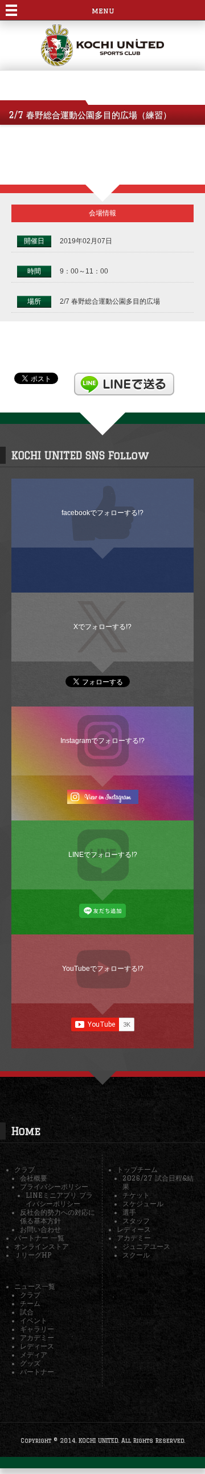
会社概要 (33, 1178)
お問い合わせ (40, 1229)
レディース (134, 1229)
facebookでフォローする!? (103, 512)
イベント (33, 1320)
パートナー (37, 1371)
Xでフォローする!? (102, 626)
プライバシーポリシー (54, 1186)
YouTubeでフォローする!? (103, 968)
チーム (30, 1303)
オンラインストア (41, 1246)
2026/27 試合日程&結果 (158, 1182)
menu (103, 10)
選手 (129, 1212)
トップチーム (137, 1169)
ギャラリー (37, 1329)
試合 (27, 1312)
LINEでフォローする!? (102, 854)
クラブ (24, 1169)
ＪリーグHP (32, 1255)
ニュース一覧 (34, 1286)
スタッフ (136, 1220)
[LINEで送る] (124, 377)
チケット (136, 1195)
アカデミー (134, 1238)
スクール (136, 1255)
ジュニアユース (146, 1246)
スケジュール (142, 1203)
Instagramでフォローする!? (102, 740)
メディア (33, 1354)
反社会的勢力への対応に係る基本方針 (57, 1216)
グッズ (30, 1363)
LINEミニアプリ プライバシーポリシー (59, 1199)
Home (25, 1131)
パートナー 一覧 (39, 1238)
